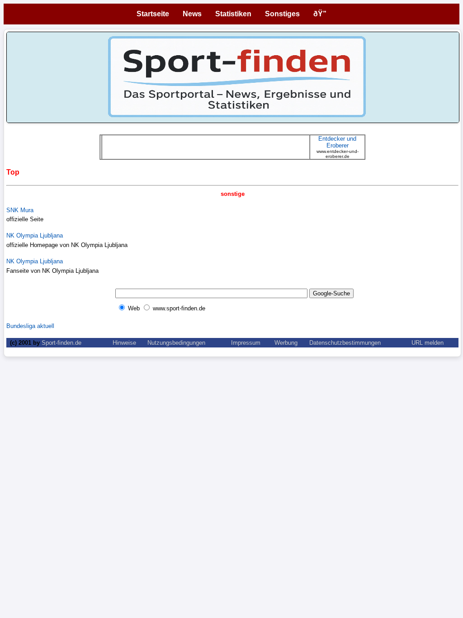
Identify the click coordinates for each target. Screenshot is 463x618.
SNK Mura (19, 210)
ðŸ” (319, 14)
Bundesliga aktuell (30, 326)
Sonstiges (282, 14)
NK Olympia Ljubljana (34, 235)
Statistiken (233, 14)
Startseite (153, 14)
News (192, 14)
